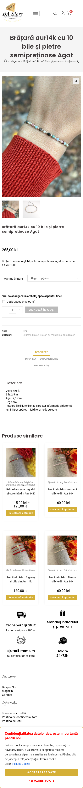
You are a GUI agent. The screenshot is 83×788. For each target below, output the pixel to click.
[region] (41, 757)
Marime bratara (13, 278)
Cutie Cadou (21, 301)
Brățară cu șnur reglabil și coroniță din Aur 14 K (20, 491)
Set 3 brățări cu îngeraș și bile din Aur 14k (21, 579)
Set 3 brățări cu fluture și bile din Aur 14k (62, 579)
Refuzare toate (41, 781)
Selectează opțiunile (21, 513)
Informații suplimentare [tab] (41, 358)
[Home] (5, 61)
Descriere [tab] (41, 352)
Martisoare (30, 484)
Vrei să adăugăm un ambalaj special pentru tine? (32, 296)
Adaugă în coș (41, 310)
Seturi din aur (70, 482)
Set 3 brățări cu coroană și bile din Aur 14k (62, 491)
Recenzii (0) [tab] (41, 365)
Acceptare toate (41, 772)
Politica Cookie (21, 763)
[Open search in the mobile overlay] (55, 13)
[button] (76, 81)
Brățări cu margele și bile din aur (57, 334)
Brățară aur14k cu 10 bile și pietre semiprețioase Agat (52, 61)
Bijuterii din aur (31, 334)
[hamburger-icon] (35, 13)
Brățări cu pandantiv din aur (20, 483)
